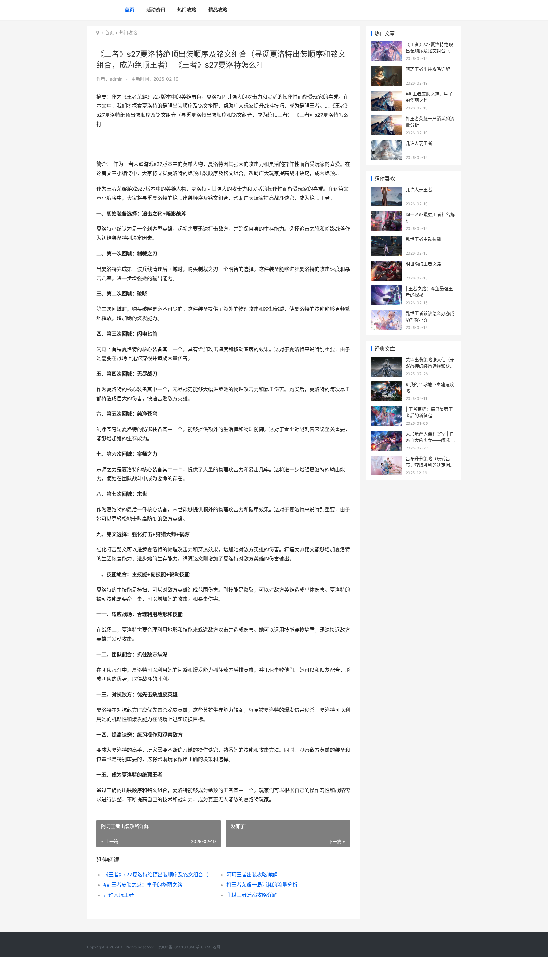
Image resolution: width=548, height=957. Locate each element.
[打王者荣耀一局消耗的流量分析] (386, 119)
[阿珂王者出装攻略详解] (386, 70)
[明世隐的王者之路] (386, 264)
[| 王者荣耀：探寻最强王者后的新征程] (386, 410)
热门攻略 (186, 10)
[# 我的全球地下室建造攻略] (386, 385)
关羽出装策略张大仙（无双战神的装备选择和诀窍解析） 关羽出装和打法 (430, 366)
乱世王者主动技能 (423, 239)
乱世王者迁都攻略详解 (251, 895)
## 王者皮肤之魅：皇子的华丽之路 (142, 885)
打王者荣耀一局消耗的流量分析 (261, 885)
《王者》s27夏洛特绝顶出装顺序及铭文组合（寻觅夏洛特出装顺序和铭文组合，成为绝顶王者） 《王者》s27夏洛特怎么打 (158, 874)
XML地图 (212, 947)
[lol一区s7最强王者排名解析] (386, 215)
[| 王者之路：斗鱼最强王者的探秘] (386, 289)
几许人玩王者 (118, 895)
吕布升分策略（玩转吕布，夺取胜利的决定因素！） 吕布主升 (428, 465)
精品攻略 (217, 10)
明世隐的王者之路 (423, 263)
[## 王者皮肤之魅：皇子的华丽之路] (386, 94)
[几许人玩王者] (386, 144)
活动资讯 (155, 10)
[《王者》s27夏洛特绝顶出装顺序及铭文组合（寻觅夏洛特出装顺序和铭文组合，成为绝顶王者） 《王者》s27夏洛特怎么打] (386, 45)
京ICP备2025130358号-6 (181, 947)
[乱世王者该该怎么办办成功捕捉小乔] (386, 314)
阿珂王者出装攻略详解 (251, 874)
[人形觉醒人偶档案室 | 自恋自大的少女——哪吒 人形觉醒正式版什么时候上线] (386, 434)
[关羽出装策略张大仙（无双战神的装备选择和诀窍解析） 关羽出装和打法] (386, 360)
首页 (129, 10)
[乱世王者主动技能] (386, 240)
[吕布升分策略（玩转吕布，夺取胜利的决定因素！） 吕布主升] (386, 459)
